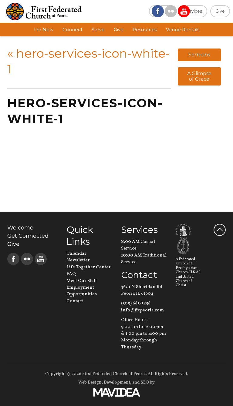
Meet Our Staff (81, 281)
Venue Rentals (182, 29)
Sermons (199, 55)
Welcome (20, 227)
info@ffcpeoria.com (142, 310)
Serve (98, 29)
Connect (72, 29)
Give (220, 11)
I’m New (43, 29)
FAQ (71, 274)
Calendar (76, 253)
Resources (145, 29)
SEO (145, 382)
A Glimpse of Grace (199, 76)
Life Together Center (88, 267)
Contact (74, 301)
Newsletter (78, 260)
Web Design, (90, 382)
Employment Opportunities (81, 290)
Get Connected (28, 236)
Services (193, 11)
